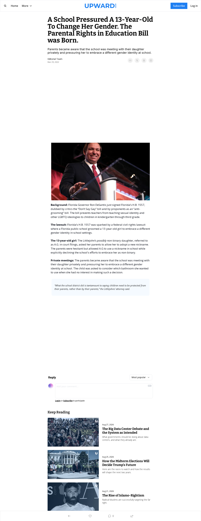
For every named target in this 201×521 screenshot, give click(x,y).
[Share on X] (137, 60)
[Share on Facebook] (130, 60)
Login (57, 401)
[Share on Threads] (144, 60)
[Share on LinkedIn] (150, 60)
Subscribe (68, 401)
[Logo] (100, 6)
